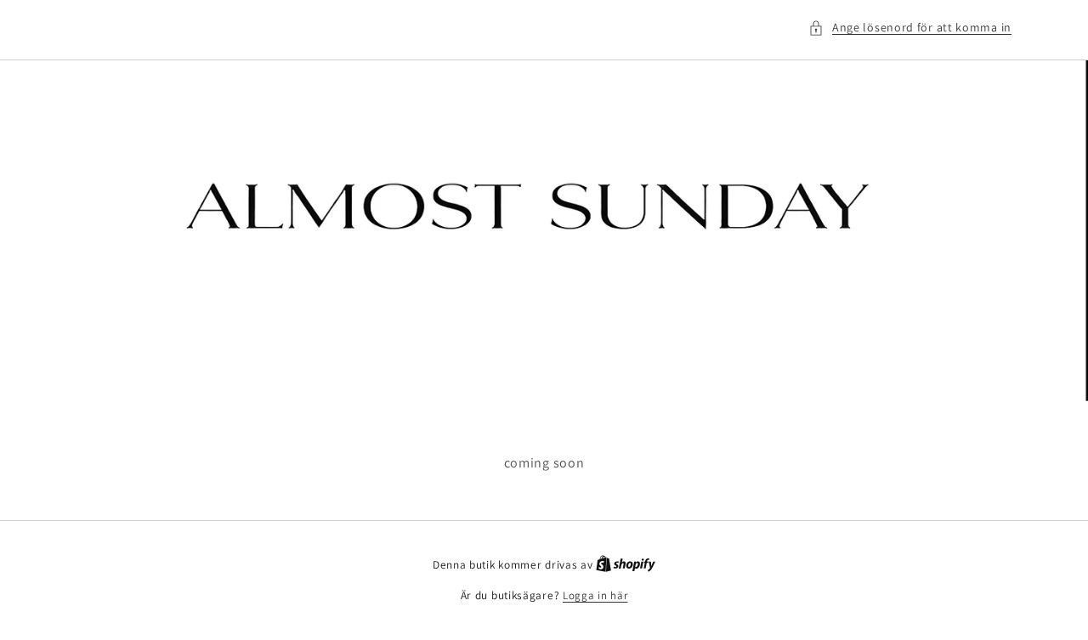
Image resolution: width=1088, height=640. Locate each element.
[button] (910, 27)
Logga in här (595, 595)
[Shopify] (625, 565)
